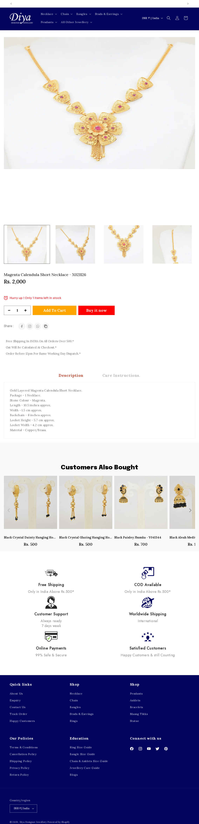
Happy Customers (22, 721)
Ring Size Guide (81, 747)
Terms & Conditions (24, 747)
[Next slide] (190, 510)
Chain (74, 700)
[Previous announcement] (11, 3)
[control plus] (27, 310)
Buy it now (96, 310)
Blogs (74, 774)
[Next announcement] (188, 3)
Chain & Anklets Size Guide (89, 761)
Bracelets (136, 707)
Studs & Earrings (82, 714)
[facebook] (21, 326)
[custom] (29, 326)
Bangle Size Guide (82, 754)
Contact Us (18, 707)
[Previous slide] (9, 510)
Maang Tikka (139, 714)
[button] (48, 14)
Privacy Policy (19, 768)
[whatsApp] (37, 326)
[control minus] (7, 310)
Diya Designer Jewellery (33, 822)
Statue (134, 721)
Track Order (18, 714)
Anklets (135, 700)
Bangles (75, 707)
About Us (16, 693)
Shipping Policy (21, 761)
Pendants (136, 693)
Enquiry (15, 700)
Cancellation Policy (23, 754)
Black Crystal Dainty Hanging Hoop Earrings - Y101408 (30, 537)
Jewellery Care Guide (85, 768)
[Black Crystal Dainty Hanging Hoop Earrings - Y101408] (30, 504)
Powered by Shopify (58, 822)
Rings (74, 721)
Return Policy (19, 774)
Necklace (76, 693)
